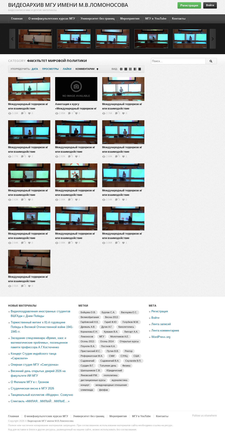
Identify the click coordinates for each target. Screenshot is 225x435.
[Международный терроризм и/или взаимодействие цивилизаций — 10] (112, 38)
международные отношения (111, 385)
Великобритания (90, 317)
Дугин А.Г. (106, 327)
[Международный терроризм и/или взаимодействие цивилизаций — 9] (151, 38)
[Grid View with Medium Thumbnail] (125, 69)
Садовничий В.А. (109, 360)
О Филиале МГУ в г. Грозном (30, 382)
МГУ (101, 336)
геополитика (110, 375)
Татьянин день (108, 365)
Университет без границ (97, 18)
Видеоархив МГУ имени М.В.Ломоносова (68, 4)
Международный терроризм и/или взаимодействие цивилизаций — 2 (122, 109)
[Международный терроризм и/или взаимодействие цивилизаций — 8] (123, 175)
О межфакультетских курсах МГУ (51, 18)
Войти (210, 5)
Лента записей (161, 324)
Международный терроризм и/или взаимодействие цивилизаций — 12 (28, 281)
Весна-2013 (111, 317)
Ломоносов (87, 336)
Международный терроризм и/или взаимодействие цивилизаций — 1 (28, 109)
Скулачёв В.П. (133, 360)
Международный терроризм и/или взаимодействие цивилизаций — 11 (122, 238)
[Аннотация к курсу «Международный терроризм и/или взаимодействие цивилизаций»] (76, 89)
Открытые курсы (129, 341)
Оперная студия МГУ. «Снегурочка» (34, 364)
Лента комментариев (165, 330)
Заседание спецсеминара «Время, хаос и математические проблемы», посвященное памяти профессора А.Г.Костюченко (39, 342)
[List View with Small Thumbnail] (130, 69)
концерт (85, 385)
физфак (103, 390)
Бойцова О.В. (88, 312)
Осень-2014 (107, 341)
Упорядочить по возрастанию (97, 69)
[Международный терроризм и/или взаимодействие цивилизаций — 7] (76, 175)
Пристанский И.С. (91, 351)
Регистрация (189, 5)
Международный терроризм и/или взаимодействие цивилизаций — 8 (122, 195)
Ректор (128, 351)
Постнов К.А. (108, 346)
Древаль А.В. (88, 327)
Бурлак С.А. (108, 312)
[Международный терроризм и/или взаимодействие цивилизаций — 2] (123, 89)
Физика (126, 365)
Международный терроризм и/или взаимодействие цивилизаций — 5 (122, 152)
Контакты (178, 18)
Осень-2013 (87, 341)
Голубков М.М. (131, 322)
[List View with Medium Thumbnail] (135, 69)
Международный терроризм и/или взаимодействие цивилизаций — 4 (75, 152)
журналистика (119, 380)
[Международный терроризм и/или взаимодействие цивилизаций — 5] (123, 132)
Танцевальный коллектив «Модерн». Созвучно (42, 394)
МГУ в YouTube (155, 18)
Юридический (114, 370)
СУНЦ (124, 356)
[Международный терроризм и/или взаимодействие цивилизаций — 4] (76, 132)
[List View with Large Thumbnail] (139, 69)
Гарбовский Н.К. (89, 322)
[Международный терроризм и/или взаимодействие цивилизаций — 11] (73, 38)
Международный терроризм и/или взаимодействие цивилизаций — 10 (75, 238)
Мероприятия (130, 18)
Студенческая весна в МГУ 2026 (32, 388)
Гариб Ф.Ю (110, 322)
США (136, 356)
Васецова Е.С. (129, 312)
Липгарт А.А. (131, 331)
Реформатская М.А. (92, 356)
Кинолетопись (126, 327)
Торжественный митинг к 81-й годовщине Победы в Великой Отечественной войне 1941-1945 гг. (42, 327)
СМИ (111, 356)
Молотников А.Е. (119, 336)
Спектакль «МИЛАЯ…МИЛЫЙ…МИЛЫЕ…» (40, 401)
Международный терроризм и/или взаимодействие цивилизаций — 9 (28, 238)
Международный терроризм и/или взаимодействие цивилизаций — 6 (28, 195)
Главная (17, 18)
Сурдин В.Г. (87, 365)
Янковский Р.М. (89, 375)
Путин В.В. (113, 351)
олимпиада (87, 390)
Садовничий (87, 360)
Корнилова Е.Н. (89, 331)
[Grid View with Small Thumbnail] (121, 69)
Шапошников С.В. (90, 370)
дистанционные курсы (93, 380)
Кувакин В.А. (111, 331)
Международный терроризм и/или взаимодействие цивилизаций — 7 (75, 195)
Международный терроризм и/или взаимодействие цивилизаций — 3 (28, 152)
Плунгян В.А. (88, 346)
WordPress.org (160, 337)
